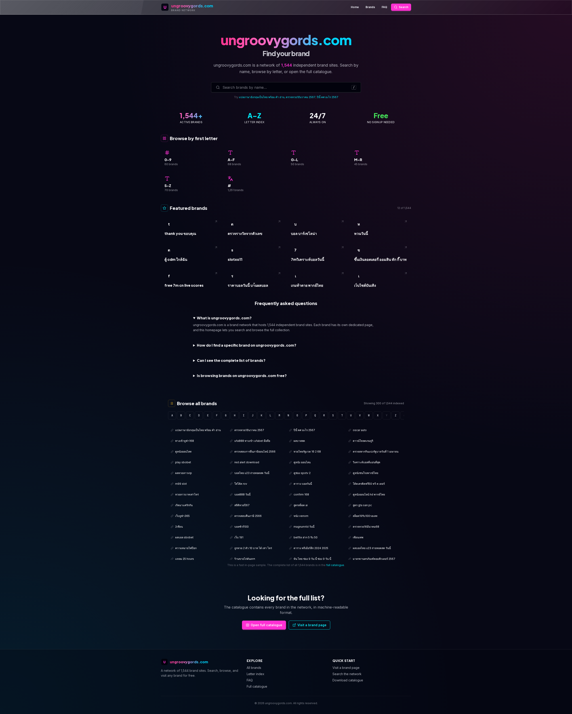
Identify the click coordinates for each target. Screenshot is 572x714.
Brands (370, 7)
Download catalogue (347, 680)
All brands (254, 668)
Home (355, 7)
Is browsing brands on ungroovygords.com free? (242, 375)
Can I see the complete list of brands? (231, 360)
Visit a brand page (311, 625)
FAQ (384, 7)
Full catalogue (257, 686)
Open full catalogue (266, 625)
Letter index (255, 674)
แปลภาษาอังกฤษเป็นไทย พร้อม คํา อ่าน (261, 97)
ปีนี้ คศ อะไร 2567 (327, 97)
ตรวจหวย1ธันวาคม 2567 (300, 97)
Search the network (347, 674)
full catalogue (335, 565)
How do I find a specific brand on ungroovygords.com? (246, 345)
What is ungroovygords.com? (224, 318)
